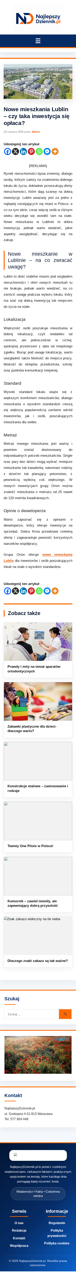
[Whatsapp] (39, 151)
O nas (19, 1223)
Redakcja (19, 1230)
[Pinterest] (31, 151)
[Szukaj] (65, 1014)
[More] (55, 151)
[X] (15, 151)
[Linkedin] (23, 151)
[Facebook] (7, 151)
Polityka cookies (57, 1243)
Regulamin (57, 1223)
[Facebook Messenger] (47, 151)
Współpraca (19, 1245)
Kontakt (19, 1238)
